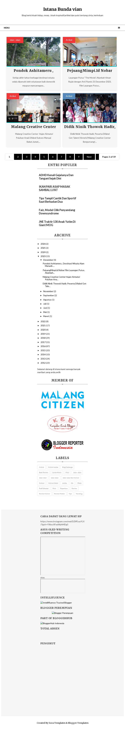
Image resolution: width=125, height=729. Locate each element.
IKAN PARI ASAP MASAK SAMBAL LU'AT (54, 188)
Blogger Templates (78, 723)
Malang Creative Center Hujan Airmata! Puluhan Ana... (61, 278)
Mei (45, 312)
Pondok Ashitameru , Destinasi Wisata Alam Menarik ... (63, 264)
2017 (43, 342)
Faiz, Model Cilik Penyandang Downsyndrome (57, 211)
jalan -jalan (15, 40)
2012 (43, 362)
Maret (46, 316)
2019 (43, 333)
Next (89, 156)
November (48, 291)
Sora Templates (57, 723)
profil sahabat (43, 488)
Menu (7, 28)
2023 (43, 256)
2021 (43, 325)
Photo (79, 483)
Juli (45, 303)
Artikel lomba (53, 467)
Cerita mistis (56, 472)
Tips (70, 494)
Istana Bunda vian (62, 9)
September (48, 295)
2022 (43, 321)
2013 (43, 358)
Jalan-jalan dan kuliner (71, 478)
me (72, 483)
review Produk (59, 494)
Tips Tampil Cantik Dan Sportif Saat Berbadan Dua (57, 200)
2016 (43, 346)
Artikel (69, 40)
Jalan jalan (43, 478)
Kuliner (41, 483)
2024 (43, 252)
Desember (48, 260)
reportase (64, 488)
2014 (43, 354)
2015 (43, 350)
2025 (43, 248)
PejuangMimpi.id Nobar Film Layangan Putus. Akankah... (64, 271)
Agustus (47, 299)
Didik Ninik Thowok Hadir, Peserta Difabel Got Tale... (64, 284)
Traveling (79, 494)
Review (74, 488)
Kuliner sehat (53, 483)
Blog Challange (67, 467)
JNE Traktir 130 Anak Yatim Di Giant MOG (57, 223)
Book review (43, 472)
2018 (43, 338)
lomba (64, 483)
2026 (43, 243)
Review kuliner (44, 494)
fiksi (67, 472)
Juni (45, 308)
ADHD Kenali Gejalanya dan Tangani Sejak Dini (56, 176)
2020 (43, 329)
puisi (54, 488)
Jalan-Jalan (55, 478)
